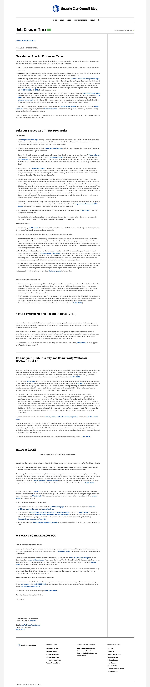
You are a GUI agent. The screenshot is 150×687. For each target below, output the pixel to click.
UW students (37, 496)
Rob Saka (110, 648)
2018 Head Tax (23, 159)
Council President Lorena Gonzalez (45, 480)
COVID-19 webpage (57, 507)
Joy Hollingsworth (114, 654)
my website (25, 584)
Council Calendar (52, 654)
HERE (36, 90)
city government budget (29, 140)
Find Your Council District (86, 648)
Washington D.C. (72, 417)
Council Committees (53, 660)
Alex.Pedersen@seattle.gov (80, 558)
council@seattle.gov (36, 560)
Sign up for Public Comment (87, 653)
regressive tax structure (53, 148)
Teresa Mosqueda (56, 157)
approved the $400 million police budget (85, 79)
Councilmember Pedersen (25, 41)
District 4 (33, 621)
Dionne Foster (112, 671)
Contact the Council (84, 651)
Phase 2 (36, 491)
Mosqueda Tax (46, 253)
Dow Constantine (50, 109)
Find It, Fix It (20, 629)
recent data (31, 381)
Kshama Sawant (94, 155)
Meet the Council (52, 648)
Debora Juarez (112, 660)
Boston (47, 417)
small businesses (32, 509)
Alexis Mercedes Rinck (115, 669)
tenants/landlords (47, 509)
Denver (53, 417)
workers (92, 507)
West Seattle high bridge (91, 93)
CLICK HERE (26, 90)
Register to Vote (82, 655)
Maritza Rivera (112, 657)
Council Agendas (52, 657)
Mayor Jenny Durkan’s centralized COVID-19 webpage (49, 512)
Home (116, 30)
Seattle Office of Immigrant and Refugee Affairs (52, 514)
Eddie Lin (110, 651)
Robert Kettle (112, 666)
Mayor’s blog (83, 512)
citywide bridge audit (25, 100)
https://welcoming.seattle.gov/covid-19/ (32, 519)
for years (80, 383)
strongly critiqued (38, 168)
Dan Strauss (111, 663)
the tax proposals (55, 271)
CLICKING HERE (64, 551)
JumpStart (56, 253)
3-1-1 (35, 361)
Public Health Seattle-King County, (45, 522)
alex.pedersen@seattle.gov (30, 586)
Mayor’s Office (51, 651)
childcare (21, 509)
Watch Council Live (53, 663)
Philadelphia (61, 417)
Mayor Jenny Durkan (68, 106)
